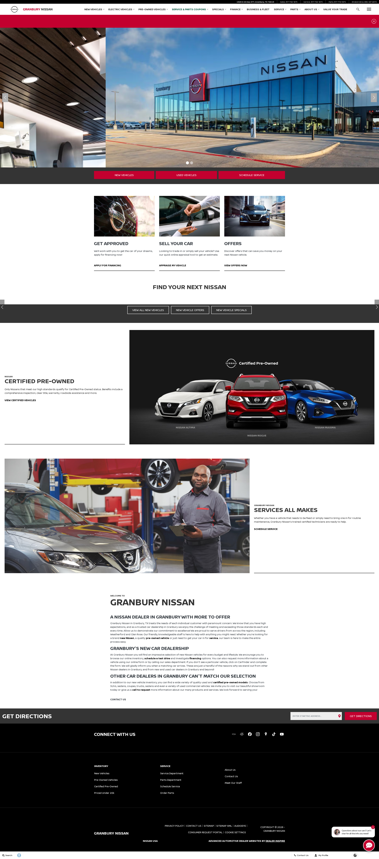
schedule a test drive (157, 658)
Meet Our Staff (233, 782)
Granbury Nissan (274, 830)
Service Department (171, 773)
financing (195, 658)
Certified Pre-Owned (106, 786)
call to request (141, 689)
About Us (311, 9)
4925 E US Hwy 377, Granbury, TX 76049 (255, 2)
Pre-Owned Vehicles (152, 9)
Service (279, 9)
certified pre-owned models (230, 682)
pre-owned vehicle (157, 638)
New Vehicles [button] (124, 175)
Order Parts (167, 793)
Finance (235, 9)
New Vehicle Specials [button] (231, 310)
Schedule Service (170, 786)
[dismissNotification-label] (373, 827)
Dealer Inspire (275, 841)
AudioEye (240, 825)
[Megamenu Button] (369, 9)
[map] (265, 734)
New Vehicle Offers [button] (190, 310)
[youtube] (281, 734)
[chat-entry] (369, 845)
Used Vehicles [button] (186, 175)
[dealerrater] (242, 734)
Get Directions (361, 716)
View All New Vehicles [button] (148, 310)
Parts (294, 9)
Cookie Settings (235, 832)
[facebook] (249, 734)
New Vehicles (93, 9)
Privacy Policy (174, 825)
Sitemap (209, 825)
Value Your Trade (335, 9)
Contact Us (231, 776)
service (213, 638)
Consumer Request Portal (205, 832)
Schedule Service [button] (251, 175)
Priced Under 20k (104, 793)
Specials (218, 9)
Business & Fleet (258, 9)
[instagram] (257, 734)
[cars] (234, 734)
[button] (357, 9)
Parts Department (170, 780)
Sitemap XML (224, 825)
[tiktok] (273, 734)
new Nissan (127, 638)
